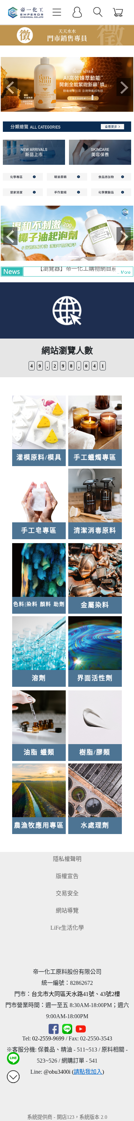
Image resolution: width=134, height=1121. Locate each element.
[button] (11, 87)
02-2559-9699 (48, 1038)
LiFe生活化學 (67, 928)
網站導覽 (67, 910)
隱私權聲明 (67, 859)
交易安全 (67, 893)
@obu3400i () (74, 1072)
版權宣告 (67, 876)
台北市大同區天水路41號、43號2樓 (75, 994)
